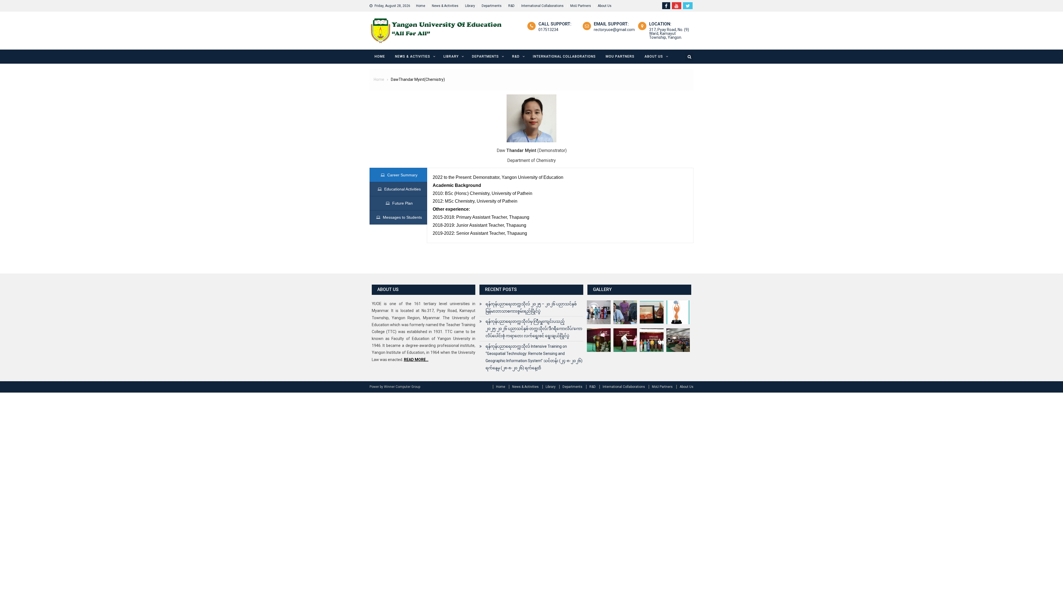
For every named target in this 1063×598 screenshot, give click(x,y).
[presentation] (398, 175)
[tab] (398, 175)
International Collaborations (542, 6)
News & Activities (445, 6)
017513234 (548, 29)
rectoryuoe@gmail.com (614, 29)
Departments (492, 6)
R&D (511, 6)
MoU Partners (580, 6)
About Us (605, 6)
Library (470, 6)
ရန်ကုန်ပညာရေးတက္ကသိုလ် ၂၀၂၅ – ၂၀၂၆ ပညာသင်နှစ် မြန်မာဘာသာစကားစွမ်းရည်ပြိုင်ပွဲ (531, 307)
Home (420, 6)
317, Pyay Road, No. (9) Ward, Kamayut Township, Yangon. (669, 33)
